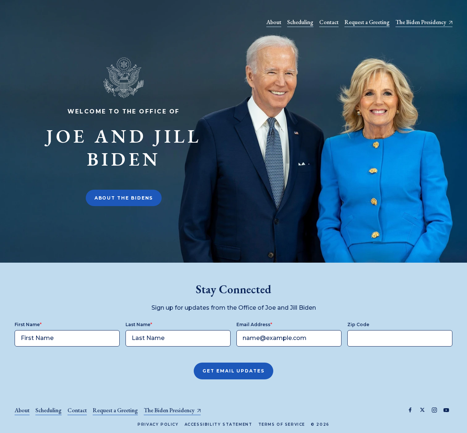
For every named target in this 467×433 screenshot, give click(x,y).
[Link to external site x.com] (422, 410)
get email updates (233, 371)
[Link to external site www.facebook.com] (410, 410)
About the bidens (123, 198)
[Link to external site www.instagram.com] (434, 410)
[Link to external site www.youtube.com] (446, 410)
